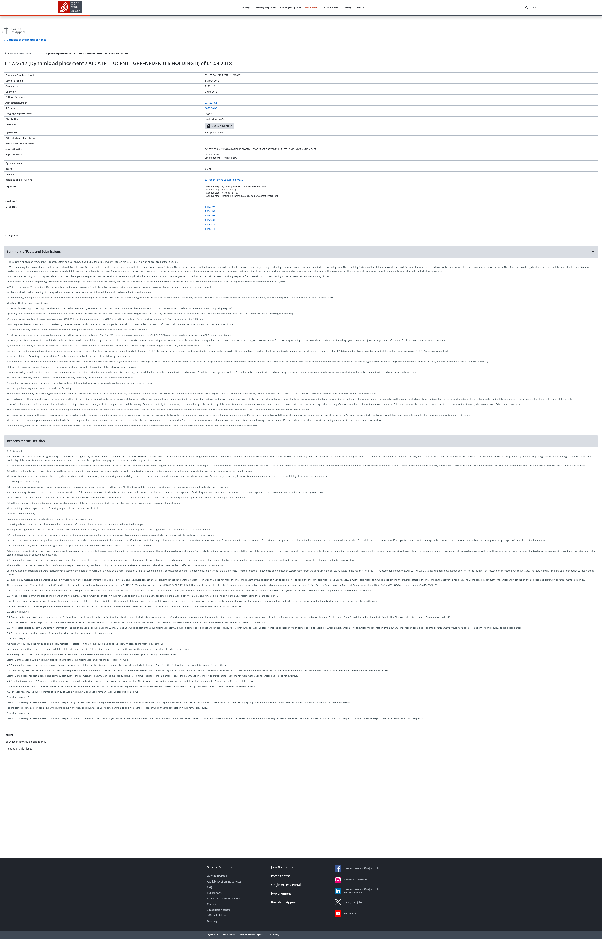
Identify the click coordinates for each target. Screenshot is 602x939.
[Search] (527, 7)
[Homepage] (5, 53)
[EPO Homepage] (70, 7)
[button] (301, 251)
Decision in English (222, 125)
